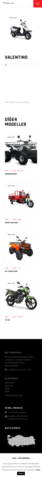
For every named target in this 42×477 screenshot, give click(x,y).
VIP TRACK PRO (11, 271)
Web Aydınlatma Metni (14, 395)
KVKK (7, 391)
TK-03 (7, 320)
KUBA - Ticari (16, 219)
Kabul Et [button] (21, 473)
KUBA (6, 171)
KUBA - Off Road (17, 171)
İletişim (7, 388)
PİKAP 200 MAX (11, 222)
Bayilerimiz (9, 386)
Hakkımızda (9, 383)
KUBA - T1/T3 (16, 268)
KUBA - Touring (17, 317)
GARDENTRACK (11, 174)
